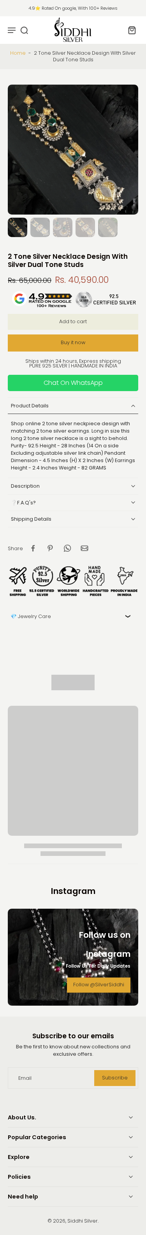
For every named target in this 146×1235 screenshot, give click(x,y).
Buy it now (73, 342)
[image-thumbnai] (17, 227)
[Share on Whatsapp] (67, 548)
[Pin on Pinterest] (50, 548)
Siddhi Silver (82, 1221)
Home (18, 53)
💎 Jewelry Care (31, 616)
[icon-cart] (129, 30)
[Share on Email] (84, 548)
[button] (73, 322)
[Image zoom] (73, 150)
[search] (24, 30)
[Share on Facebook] (33, 548)
